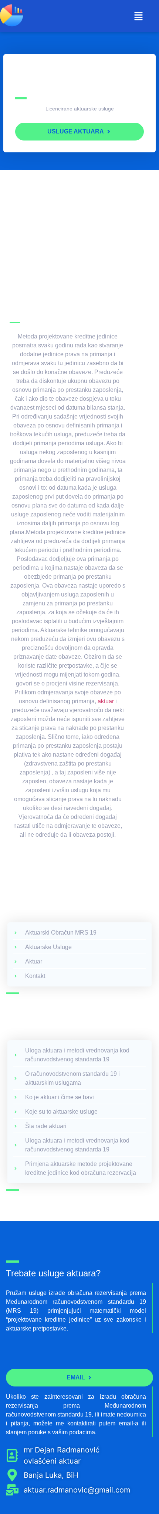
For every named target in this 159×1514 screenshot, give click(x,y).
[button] (138, 16)
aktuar (105, 701)
